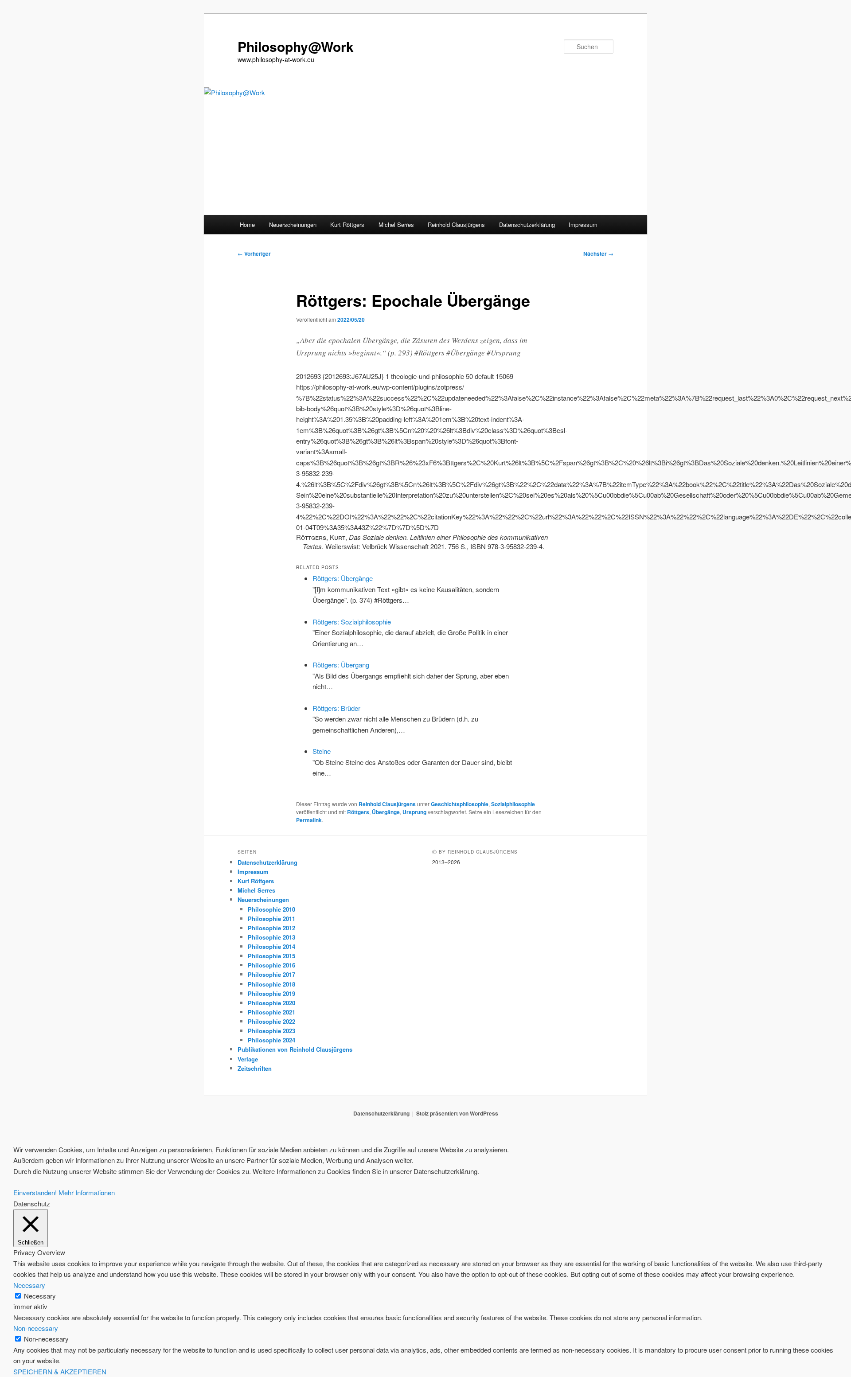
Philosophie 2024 (271, 1040)
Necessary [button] (29, 1285)
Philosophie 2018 (271, 984)
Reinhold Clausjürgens (456, 224)
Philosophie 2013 (271, 937)
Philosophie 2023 (271, 1030)
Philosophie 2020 (271, 1003)
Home (247, 224)
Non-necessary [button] (35, 1328)
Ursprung (414, 812)
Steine (321, 751)
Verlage (248, 1059)
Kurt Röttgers (347, 224)
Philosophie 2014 (271, 946)
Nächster (598, 253)
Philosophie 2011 (271, 918)
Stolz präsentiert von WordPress (457, 1113)
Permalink (309, 820)
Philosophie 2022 (271, 1021)
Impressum (583, 224)
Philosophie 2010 (271, 909)
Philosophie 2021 (271, 1012)
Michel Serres (396, 224)
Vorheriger (254, 253)
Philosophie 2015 (271, 956)
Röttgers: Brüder (336, 708)
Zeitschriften (255, 1068)
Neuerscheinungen (292, 224)
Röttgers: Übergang (340, 664)
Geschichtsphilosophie (459, 804)
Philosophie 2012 (271, 928)
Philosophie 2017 (271, 974)
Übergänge (386, 812)
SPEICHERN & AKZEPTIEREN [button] (59, 1371)
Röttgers (358, 812)
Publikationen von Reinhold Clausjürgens (295, 1049)
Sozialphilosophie (513, 804)
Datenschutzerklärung (527, 224)
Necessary (40, 1295)
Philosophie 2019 (271, 993)
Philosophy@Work (296, 46)
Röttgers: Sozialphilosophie (351, 621)
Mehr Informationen (87, 1192)
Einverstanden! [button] (35, 1192)
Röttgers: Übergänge (342, 578)
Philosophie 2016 (271, 965)
